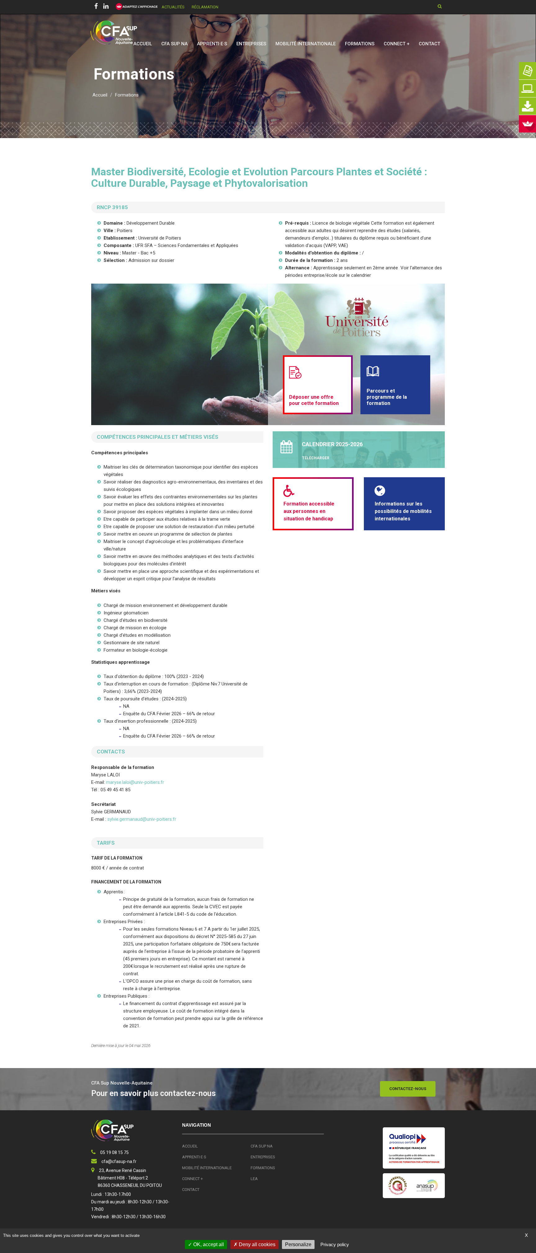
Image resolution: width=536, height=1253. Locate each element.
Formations (359, 44)
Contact (429, 44)
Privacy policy (334, 1244)
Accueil (142, 44)
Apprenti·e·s (212, 44)
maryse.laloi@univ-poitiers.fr (135, 782)
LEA (254, 1178)
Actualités (173, 7)
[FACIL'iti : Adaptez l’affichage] (135, 6)
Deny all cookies (256, 1244)
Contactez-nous (407, 1088)
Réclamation (205, 7)
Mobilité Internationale (305, 44)
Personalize (298, 1244)
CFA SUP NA (174, 44)
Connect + (396, 44)
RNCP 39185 (112, 207)
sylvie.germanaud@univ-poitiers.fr (141, 819)
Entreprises (251, 44)
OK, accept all (208, 1244)
